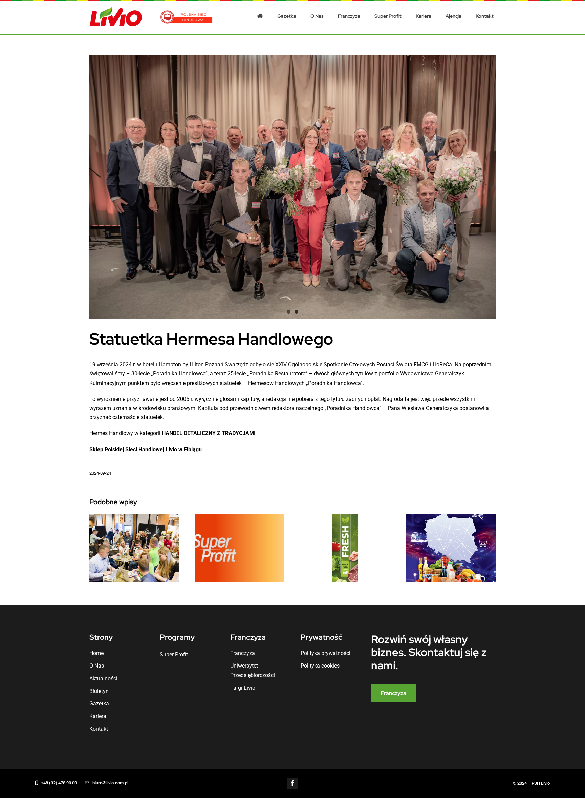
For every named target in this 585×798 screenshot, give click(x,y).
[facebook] (292, 783)
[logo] (116, 9)
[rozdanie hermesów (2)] (292, 187)
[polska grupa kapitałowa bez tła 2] (187, 12)
